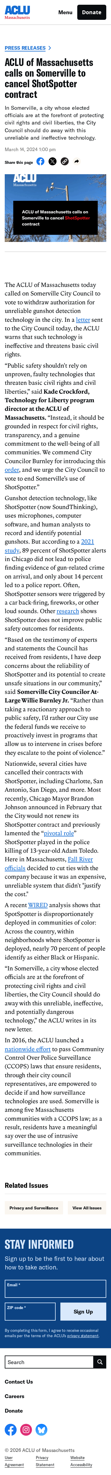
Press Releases (25, 48)
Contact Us (19, 1381)
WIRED (38, 905)
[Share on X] (53, 163)
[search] (100, 1362)
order (12, 469)
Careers (14, 1396)
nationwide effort (28, 1049)
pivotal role (59, 833)
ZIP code (16, 1307)
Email (13, 1284)
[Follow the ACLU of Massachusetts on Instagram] (26, 1430)
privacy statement (83, 1335)
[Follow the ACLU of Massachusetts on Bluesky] (41, 1430)
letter (83, 319)
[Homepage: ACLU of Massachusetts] (25, 12)
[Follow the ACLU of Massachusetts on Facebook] (11, 1430)
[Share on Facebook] (40, 163)
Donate (92, 12)
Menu (65, 12)
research (68, 611)
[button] (65, 162)
